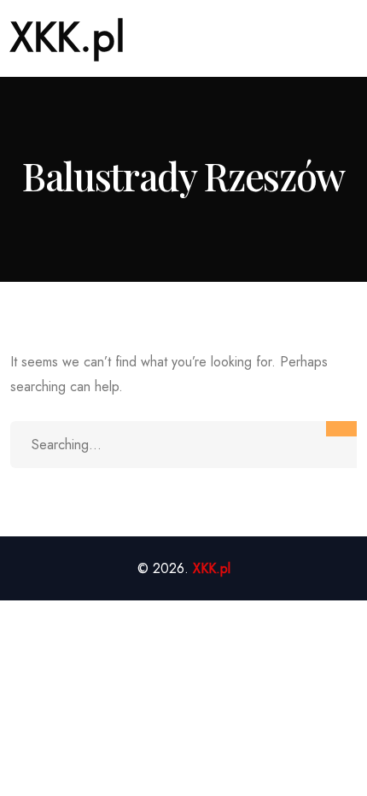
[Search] (341, 428)
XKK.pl (67, 37)
